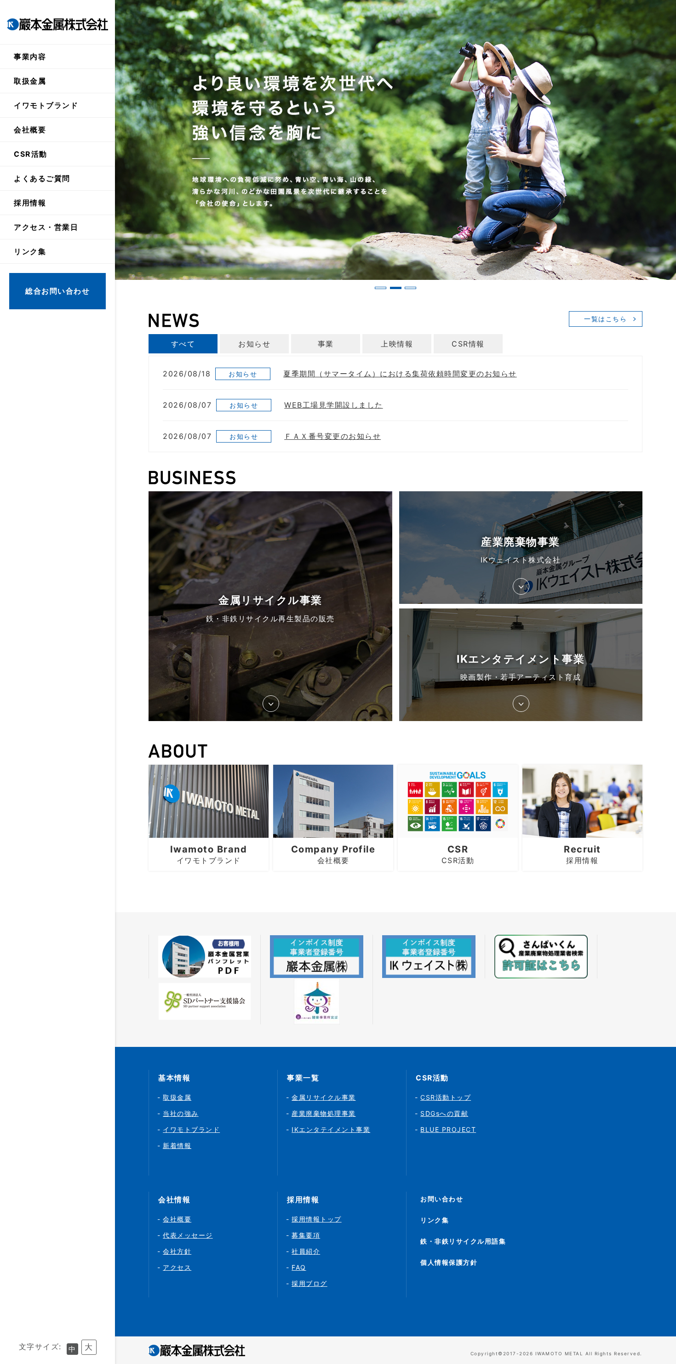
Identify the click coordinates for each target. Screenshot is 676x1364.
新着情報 (177, 1145)
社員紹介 (306, 1251)
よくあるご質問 (42, 178)
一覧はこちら (605, 319)
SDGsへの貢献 (444, 1113)
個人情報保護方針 (448, 1262)
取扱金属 (30, 80)
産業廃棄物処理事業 (324, 1113)
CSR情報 (468, 343)
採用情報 (30, 202)
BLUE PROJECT (448, 1129)
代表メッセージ (188, 1235)
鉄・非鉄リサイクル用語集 (463, 1241)
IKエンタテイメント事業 (331, 1129)
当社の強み (181, 1113)
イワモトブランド (46, 105)
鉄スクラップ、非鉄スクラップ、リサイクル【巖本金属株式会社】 (57, 24)
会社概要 (177, 1219)
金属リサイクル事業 (324, 1097)
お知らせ (254, 343)
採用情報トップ (317, 1219)
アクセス (177, 1267)
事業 (326, 343)
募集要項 (306, 1235)
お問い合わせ (441, 1199)
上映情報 (397, 343)
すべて (183, 343)
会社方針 (177, 1251)
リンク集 (30, 251)
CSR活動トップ (445, 1097)
